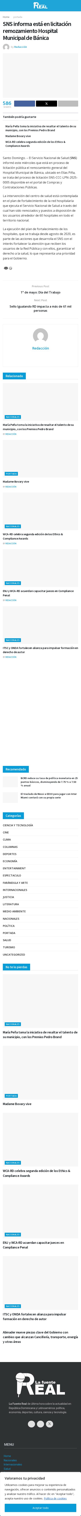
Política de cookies (55, 1498)
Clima (7, 839)
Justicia (8, 897)
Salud (7, 940)
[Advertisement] (40, 715)
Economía (10, 861)
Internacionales (15, 890)
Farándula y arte (15, 883)
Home (6, 17)
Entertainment (14, 868)
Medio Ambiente (14, 911)
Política (9, 926)
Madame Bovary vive (18, 136)
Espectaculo (12, 875)
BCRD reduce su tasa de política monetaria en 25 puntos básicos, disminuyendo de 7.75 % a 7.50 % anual (49, 781)
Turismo (9, 947)
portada (17, 17)
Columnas (10, 847)
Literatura (11, 904)
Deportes (9, 854)
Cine (6, 832)
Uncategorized (14, 954)
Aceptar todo (41, 1508)
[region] (40, 1494)
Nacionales (13, 416)
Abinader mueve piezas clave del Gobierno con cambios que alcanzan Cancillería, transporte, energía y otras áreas (40, 1337)
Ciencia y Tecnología (18, 825)
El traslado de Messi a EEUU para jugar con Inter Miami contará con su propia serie (49, 795)
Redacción (20, 47)
